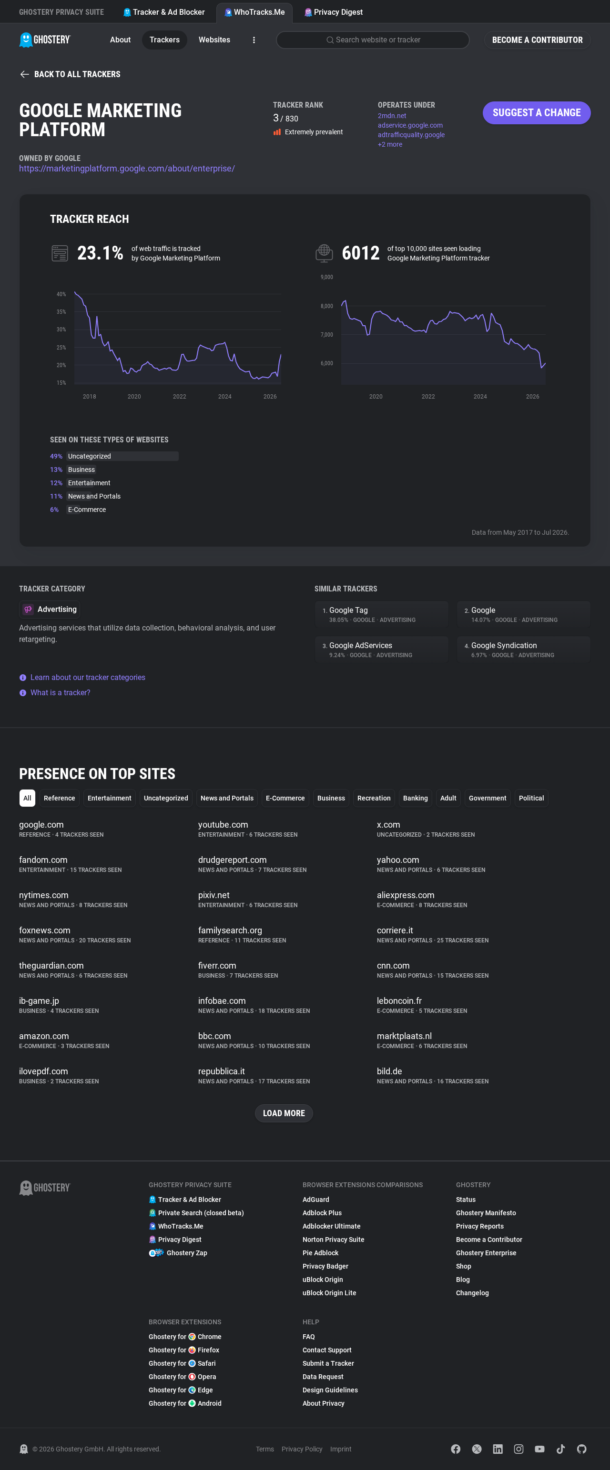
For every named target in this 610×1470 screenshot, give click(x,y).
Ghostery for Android (185, 1403)
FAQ (309, 1336)
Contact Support (327, 1350)
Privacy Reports (480, 1226)
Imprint (341, 1449)
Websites (214, 39)
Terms (265, 1449)
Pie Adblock (320, 1253)
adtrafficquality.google (411, 135)
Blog (463, 1279)
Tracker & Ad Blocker (169, 12)
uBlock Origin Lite (329, 1293)
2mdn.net (392, 116)
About (120, 39)
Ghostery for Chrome (185, 1336)
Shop (463, 1266)
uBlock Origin (323, 1279)
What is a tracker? (60, 692)
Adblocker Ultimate (332, 1226)
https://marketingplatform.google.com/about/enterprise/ (127, 168)
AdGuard (316, 1199)
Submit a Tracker (328, 1363)
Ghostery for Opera (182, 1376)
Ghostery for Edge (181, 1390)
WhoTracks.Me (259, 12)
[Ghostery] (45, 40)
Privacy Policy (302, 1449)
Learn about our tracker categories (87, 677)
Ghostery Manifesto (486, 1213)
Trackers (165, 39)
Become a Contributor (537, 40)
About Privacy (324, 1403)
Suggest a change (537, 113)
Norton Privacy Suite (334, 1239)
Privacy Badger (325, 1266)
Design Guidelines (330, 1390)
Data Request (323, 1376)
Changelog (472, 1293)
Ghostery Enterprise (486, 1253)
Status (466, 1199)
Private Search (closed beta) (201, 1213)
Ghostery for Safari (182, 1363)
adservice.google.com (410, 125)
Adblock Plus (322, 1213)
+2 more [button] (390, 144)
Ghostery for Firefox (184, 1350)
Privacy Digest (338, 12)
